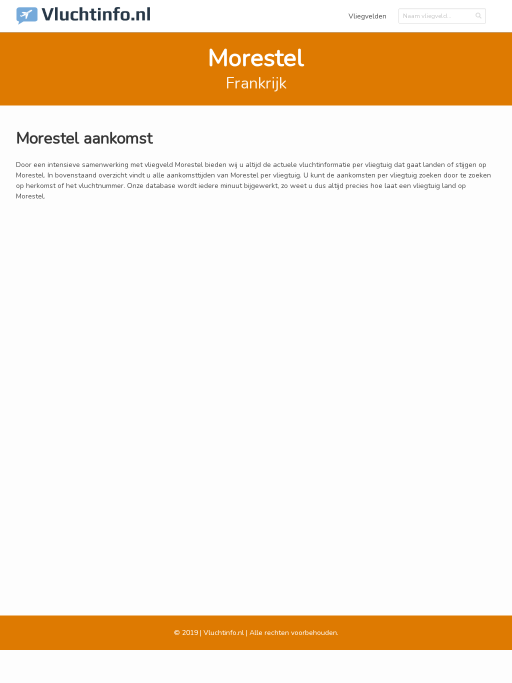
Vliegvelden (367, 16)
